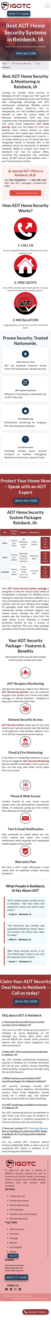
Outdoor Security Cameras (23, 1214)
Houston (14, 1233)
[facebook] (6, 1289)
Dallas (13, 1251)
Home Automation (19, 1200)
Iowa (37, 63)
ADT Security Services (21, 63)
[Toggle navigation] (47, 5)
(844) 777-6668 (19, 13)
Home (8, 46)
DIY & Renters (16, 1209)
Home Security (17, 1196)
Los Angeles (16, 1247)
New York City (17, 1229)
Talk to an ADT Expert (45, 543)
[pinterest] (19, 1289)
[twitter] (10, 1289)
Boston (13, 1242)
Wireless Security (18, 1218)
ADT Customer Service (36, 1128)
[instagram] (14, 1289)
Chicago (14, 1238)
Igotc (12, 1296)
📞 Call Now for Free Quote (25, 193)
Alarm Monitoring (19, 1205)
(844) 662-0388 (26, 53)
